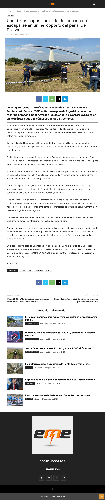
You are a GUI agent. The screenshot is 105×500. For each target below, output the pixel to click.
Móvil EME (29, 367)
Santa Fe (29, 399)
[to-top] (101, 495)
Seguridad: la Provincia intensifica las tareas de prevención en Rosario (76, 300)
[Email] (58, 99)
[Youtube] (63, 477)
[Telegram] (65, 99)
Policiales (17, 11)
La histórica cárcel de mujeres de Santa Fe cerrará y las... (57, 364)
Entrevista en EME (32, 323)
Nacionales (30, 383)
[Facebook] (39, 99)
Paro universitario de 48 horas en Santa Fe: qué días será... (58, 395)
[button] (11, 4)
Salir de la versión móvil (52, 496)
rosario (48, 270)
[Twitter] (45, 99)
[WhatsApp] (52, 99)
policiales (39, 270)
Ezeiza (22, 270)
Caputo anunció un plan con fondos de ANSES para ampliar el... (61, 379)
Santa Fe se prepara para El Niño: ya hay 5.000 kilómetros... (59, 348)
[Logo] (52, 453)
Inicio (9, 11)
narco (30, 270)
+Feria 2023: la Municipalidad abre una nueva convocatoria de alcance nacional (28, 300)
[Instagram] (49, 477)
